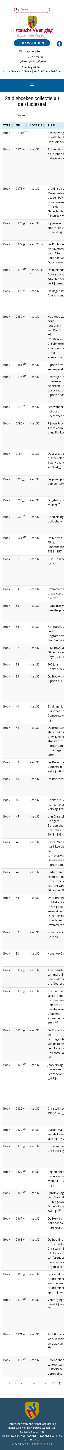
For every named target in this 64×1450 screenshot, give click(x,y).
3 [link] (27, 1383)
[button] (12, 125)
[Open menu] (32, 85)
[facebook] (59, 44)
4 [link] (33, 1383)
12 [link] (53, 1383)
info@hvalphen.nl (33, 51)
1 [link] (15, 1383)
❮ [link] (9, 1383)
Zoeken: (21, 115)
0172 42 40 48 (33, 57)
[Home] (32, 27)
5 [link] (40, 1383)
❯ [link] (59, 1383)
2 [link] (21, 1383)
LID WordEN (31, 42)
